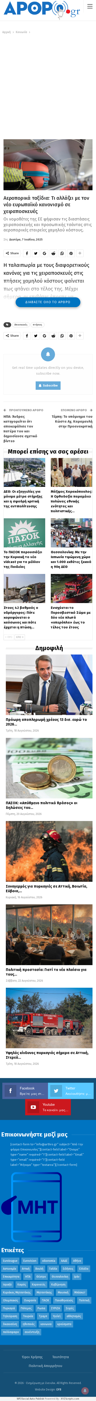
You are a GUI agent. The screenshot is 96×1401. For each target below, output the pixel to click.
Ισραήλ (7, 1284)
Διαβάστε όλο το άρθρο (47, 302)
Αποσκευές (20, 324)
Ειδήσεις (68, 1268)
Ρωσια (41, 1308)
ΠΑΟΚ (45, 1300)
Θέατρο (41, 1276)
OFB (58, 1389)
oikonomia (48, 1260)
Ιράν (76, 1276)
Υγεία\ (57, 1316)
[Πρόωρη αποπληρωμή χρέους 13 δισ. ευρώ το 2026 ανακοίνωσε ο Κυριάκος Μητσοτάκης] (49, 685)
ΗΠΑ (28, 1276)
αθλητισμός (74, 1316)
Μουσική (63, 1292)
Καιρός (21, 1284)
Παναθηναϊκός (64, 1300)
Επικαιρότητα (11, 1276)
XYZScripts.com (70, 1398)
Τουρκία (28, 1316)
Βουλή (39, 1268)
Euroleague (10, 1260)
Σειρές (70, 1308)
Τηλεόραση (10, 1316)
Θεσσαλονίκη (60, 1276)
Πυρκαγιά (9, 1308)
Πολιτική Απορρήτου (45, 1366)
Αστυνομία (9, 1268)
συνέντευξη (32, 1332)
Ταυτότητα (60, 1357)
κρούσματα (64, 1324)
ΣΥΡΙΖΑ (55, 1308)
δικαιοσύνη (10, 1324)
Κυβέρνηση (58, 1284)
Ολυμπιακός (10, 1300)
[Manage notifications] (85, 1390)
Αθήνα (77, 1260)
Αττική (26, 1268)
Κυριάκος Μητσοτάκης (17, 1292)
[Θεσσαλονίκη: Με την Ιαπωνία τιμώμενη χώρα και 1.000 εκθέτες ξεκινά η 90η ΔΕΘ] (71, 532)
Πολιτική (84, 1300)
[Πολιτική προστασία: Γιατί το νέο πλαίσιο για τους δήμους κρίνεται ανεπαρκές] (49, 934)
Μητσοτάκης (44, 1292)
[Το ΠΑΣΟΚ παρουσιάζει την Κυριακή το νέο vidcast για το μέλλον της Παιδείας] (24, 532)
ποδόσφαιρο (11, 1332)
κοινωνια (46, 1324)
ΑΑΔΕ (64, 1260)
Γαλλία (53, 1268)
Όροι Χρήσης (32, 1357)
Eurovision (29, 1260)
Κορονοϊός (38, 1284)
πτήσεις (37, 324)
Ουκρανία (30, 1300)
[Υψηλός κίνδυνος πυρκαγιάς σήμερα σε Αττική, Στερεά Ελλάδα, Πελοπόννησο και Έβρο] (49, 1018)
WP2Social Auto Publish (30, 1398)
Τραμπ (43, 1316)
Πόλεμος (26, 1308)
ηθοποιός (29, 1324)
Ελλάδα (83, 1268)
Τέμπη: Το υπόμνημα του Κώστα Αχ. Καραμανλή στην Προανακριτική (72, 421)
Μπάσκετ (79, 1292)
